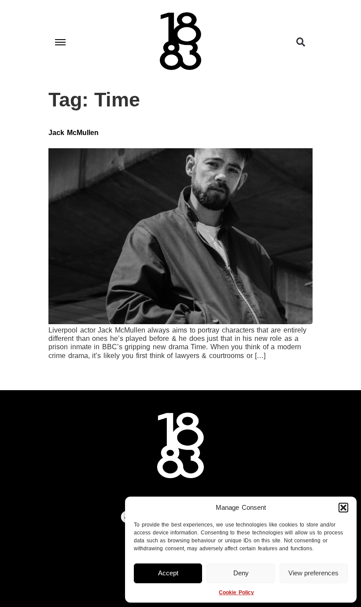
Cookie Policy (236, 592)
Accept (168, 573)
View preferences (313, 573)
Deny (241, 573)
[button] (343, 507)
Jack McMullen (73, 132)
